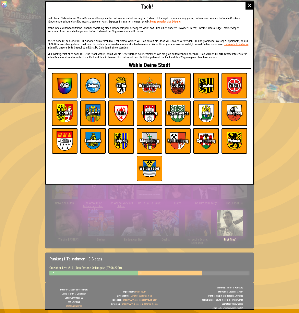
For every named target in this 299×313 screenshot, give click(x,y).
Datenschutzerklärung (236, 44)
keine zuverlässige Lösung (165, 21)
